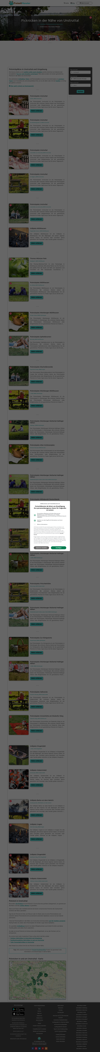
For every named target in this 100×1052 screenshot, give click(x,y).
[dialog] (50, 526)
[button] (50, 524)
